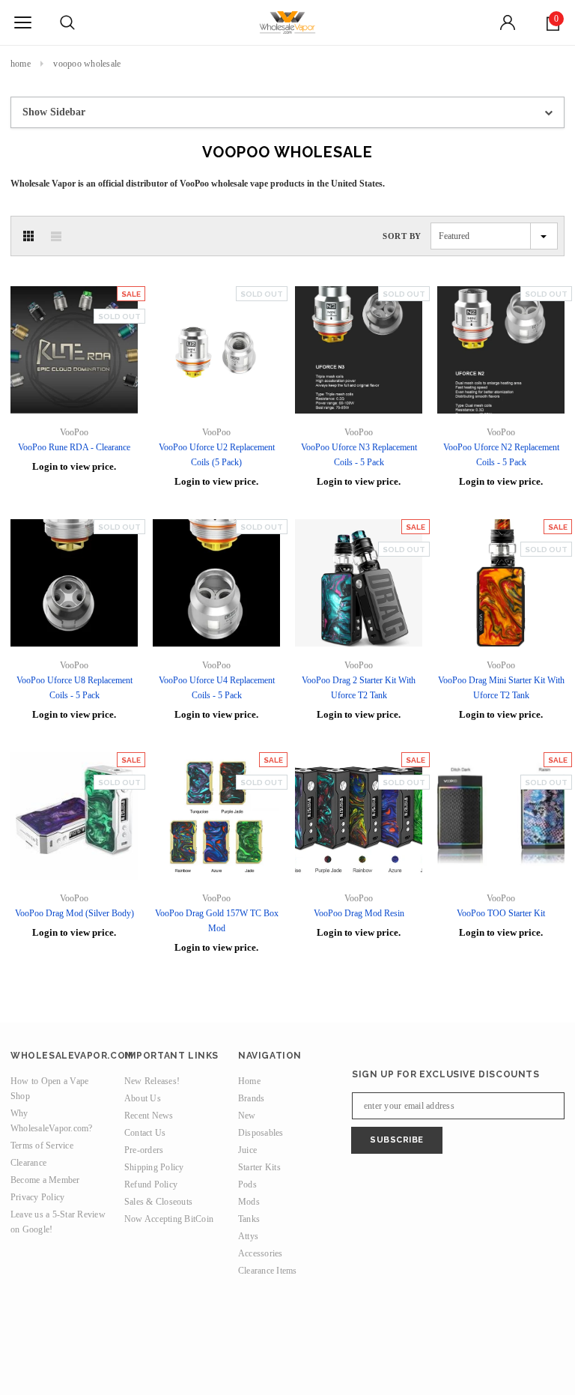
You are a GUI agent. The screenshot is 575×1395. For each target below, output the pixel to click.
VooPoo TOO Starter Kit (501, 913)
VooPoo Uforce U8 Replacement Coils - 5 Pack (74, 687)
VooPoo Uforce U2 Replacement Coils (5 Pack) (217, 454)
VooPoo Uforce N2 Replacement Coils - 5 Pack (501, 454)
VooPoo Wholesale (87, 63)
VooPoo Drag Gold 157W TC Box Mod (217, 920)
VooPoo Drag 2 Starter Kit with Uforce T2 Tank (359, 687)
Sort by (402, 236)
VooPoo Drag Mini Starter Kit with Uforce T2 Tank (501, 687)
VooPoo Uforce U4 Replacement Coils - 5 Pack (217, 687)
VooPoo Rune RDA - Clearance (74, 447)
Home (20, 63)
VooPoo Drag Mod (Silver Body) (74, 913)
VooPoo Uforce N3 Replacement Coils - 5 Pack (359, 454)
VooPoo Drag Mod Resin (359, 913)
